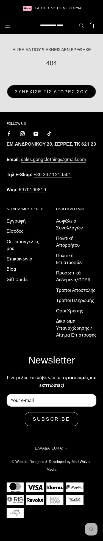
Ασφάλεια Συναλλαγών (69, 224)
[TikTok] (49, 133)
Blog (11, 269)
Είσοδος (15, 231)
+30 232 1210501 (52, 174)
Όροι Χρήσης (69, 310)
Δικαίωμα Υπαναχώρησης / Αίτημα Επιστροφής (76, 328)
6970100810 (32, 189)
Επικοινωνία (19, 259)
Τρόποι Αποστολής (75, 290)
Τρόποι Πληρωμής (75, 300)
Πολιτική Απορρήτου (68, 241)
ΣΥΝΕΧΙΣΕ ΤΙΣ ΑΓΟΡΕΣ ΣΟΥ (51, 91)
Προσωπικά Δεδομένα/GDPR (73, 276)
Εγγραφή (16, 221)
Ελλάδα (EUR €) (49, 448)
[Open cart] (91, 25)
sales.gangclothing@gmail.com (53, 159)
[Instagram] (22, 133)
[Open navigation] (7, 25)
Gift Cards (17, 279)
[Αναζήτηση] (81, 25)
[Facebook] (9, 133)
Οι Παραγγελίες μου (23, 245)
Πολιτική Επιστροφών (69, 259)
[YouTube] (36, 133)
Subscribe (51, 419)
